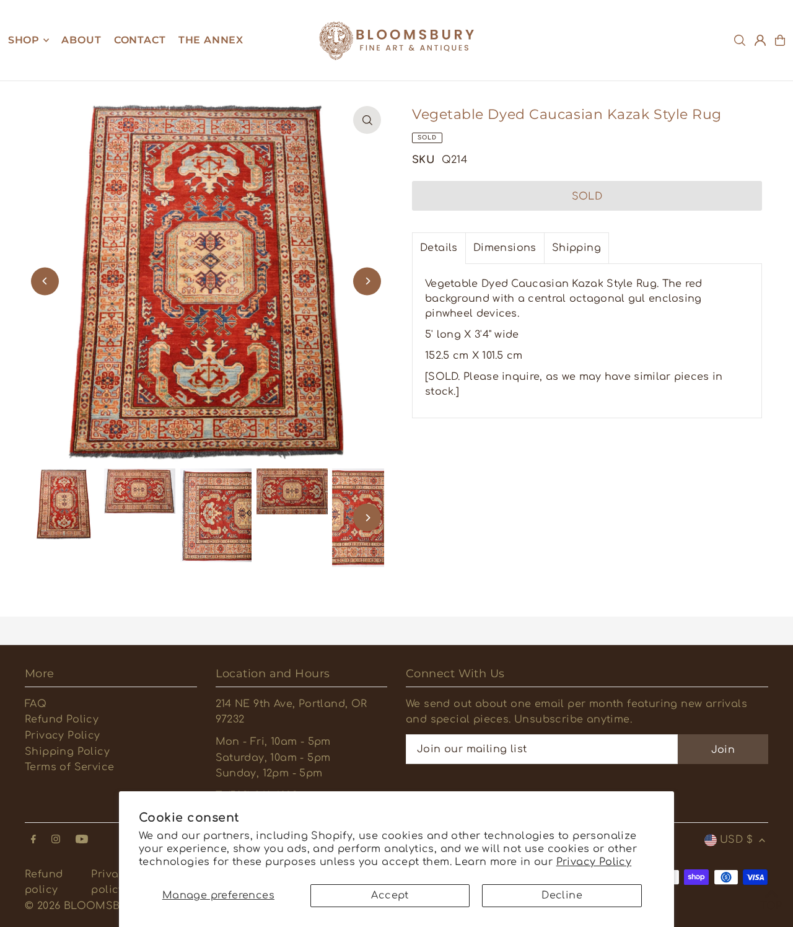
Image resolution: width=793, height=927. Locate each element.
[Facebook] (33, 840)
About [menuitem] (81, 40)
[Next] (367, 281)
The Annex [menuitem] (210, 40)
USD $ (736, 839)
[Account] (760, 40)
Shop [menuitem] (24, 40)
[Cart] (780, 40)
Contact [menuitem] (140, 40)
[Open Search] (739, 40)
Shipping (576, 247)
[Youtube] (82, 840)
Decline (561, 895)
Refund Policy (62, 719)
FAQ (35, 704)
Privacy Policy (594, 862)
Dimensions (505, 247)
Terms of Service (69, 767)
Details (439, 247)
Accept (389, 895)
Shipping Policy (67, 751)
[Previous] (45, 281)
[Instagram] (55, 840)
